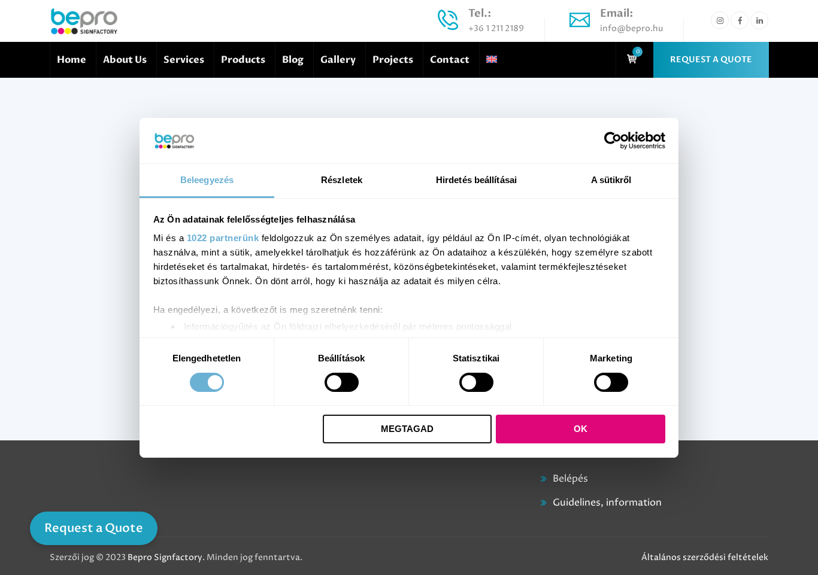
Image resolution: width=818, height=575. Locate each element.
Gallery (338, 59)
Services (183, 59)
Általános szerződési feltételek (704, 557)
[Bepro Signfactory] (84, 21)
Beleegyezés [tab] (207, 180)
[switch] (342, 382)
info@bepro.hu (631, 28)
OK (580, 429)
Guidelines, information (607, 502)
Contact (449, 59)
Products (243, 59)
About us (125, 59)
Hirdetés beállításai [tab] (476, 180)
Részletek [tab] (341, 180)
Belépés (570, 478)
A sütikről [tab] (611, 180)
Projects (392, 59)
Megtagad (407, 429)
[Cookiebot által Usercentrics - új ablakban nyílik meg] (613, 141)
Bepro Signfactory (165, 557)
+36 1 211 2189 (496, 28)
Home (71, 59)
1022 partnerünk (223, 238)
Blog (293, 59)
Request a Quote (93, 528)
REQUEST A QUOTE (711, 59)
